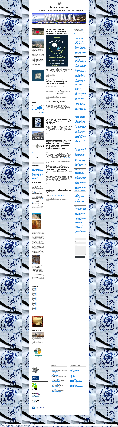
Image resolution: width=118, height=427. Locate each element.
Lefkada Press (77, 143)
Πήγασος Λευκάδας (73, 384)
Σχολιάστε (47, 76)
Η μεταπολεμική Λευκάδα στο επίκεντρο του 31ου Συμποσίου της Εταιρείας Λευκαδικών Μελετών (37, 170)
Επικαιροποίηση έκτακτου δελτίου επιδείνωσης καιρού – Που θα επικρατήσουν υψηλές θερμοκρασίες (80, 111)
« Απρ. (32, 114)
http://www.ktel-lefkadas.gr (56, 379)
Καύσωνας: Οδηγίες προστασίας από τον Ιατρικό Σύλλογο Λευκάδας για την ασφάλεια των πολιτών (80, 164)
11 (32, 109)
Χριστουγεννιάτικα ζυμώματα (79, 215)
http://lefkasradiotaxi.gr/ (55, 386)
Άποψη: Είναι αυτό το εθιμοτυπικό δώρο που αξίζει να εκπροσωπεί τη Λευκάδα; (80, 117)
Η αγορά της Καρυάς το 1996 (79, 212)
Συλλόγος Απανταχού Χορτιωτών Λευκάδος (76, 386)
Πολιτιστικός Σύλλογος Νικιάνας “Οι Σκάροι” (76, 381)
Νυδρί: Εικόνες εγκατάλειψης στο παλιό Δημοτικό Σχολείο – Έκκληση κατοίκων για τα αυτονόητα (80, 149)
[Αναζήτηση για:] (38, 162)
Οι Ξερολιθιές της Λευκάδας (56, 102)
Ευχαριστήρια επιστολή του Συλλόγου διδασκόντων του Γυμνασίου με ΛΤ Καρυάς (56, 81)
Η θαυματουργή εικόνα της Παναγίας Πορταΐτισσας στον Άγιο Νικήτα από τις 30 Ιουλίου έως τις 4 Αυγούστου (80, 122)
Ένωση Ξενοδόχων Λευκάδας (74, 372)
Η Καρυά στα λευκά (77, 199)
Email (77, 241)
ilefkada (76, 36)
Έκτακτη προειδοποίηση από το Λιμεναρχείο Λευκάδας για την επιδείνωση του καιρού (79, 125)
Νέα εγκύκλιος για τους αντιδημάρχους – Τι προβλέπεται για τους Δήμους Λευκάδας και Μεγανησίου (80, 120)
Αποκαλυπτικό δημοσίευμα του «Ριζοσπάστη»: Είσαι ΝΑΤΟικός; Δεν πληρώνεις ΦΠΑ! (80, 130)
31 (43, 112)
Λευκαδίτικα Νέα (78, 114)
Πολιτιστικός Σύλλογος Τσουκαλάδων (75, 380)
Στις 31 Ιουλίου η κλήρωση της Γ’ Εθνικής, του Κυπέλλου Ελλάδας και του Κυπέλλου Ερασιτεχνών (80, 181)
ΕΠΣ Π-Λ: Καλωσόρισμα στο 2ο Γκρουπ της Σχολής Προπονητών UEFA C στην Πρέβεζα (80, 178)
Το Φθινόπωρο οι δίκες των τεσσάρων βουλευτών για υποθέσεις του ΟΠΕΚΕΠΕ (80, 96)
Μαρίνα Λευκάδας (72, 371)
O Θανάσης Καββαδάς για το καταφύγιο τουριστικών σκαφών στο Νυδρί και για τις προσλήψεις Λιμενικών (80, 47)
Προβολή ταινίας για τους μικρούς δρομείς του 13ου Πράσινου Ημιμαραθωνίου (80, 132)
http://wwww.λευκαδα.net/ (56, 384)
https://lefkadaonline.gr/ (55, 369)
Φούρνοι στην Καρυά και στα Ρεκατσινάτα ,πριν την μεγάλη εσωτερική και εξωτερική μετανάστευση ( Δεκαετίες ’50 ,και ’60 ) (59, 169)
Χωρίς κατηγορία (53, 75)
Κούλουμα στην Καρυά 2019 (79, 228)
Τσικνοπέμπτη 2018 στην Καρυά (79, 220)
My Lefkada (77, 57)
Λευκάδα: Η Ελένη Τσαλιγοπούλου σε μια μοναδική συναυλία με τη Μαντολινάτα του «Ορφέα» (80, 147)
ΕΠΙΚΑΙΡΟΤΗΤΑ (71, 10)
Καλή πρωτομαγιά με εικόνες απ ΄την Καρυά (58, 191)
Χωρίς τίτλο (76, 194)
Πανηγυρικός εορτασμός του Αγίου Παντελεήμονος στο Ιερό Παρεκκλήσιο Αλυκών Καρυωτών (80, 140)
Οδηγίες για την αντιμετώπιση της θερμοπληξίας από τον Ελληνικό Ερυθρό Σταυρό (80, 98)
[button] (36, 124)
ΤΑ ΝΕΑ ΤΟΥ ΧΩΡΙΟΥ (41, 10)
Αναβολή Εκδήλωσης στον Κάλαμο (80, 76)
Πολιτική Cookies (27, 425)
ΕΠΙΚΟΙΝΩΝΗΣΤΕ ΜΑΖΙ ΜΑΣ (79, 256)
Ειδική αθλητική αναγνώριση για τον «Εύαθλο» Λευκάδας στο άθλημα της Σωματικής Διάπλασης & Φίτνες (80, 135)
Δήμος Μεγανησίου (73, 369)
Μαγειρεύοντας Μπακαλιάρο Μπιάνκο (80, 210)
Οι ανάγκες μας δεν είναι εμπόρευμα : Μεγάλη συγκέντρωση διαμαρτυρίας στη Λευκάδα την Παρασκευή (37, 174)
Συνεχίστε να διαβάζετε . (50, 131)
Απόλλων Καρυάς (78, 222)
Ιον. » (34, 114)
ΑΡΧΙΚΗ (34, 10)
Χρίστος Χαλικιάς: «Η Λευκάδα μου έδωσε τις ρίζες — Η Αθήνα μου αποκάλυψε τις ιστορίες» (80, 81)
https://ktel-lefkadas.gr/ (55, 389)
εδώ (37, 187)
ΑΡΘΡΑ (52, 185)
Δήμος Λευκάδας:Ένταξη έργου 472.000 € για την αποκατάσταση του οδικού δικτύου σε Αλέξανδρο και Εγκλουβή (80, 66)
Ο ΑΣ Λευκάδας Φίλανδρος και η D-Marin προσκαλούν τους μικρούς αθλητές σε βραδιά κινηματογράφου (80, 155)
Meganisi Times (72, 376)
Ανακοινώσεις (55, 135)
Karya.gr (76, 206)
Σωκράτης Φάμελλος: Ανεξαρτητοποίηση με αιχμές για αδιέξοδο (79, 101)
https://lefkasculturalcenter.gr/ (56, 391)
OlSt (56, 96)
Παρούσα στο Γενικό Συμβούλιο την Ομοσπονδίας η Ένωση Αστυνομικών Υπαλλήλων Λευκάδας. (80, 52)
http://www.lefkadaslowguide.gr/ (56, 381)
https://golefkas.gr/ (55, 375)
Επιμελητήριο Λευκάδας (73, 374)
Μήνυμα (76, 245)
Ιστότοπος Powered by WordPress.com (59, 413)
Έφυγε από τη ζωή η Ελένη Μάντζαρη (80, 50)
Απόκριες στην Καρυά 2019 (78, 227)
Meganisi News (72, 375)
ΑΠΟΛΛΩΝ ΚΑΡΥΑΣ (79, 10)
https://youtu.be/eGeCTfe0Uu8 (58, 195)
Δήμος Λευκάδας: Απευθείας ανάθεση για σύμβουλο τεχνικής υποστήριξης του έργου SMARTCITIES (80, 127)
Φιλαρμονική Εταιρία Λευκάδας (74, 377)
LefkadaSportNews (79, 169)
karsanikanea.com (59, 7)
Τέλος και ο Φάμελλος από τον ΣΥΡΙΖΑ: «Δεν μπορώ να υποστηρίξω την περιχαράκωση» (80, 107)
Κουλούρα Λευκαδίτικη (78, 195)
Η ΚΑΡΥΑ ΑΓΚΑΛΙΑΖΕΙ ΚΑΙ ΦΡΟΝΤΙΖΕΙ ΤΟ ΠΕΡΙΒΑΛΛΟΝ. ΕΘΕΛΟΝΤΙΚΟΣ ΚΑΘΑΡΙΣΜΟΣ (56, 31)
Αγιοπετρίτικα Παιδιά (73, 379)
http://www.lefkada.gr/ (55, 371)
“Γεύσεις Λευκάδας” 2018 (78, 217)
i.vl (55, 160)
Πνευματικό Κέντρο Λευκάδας (74, 370)
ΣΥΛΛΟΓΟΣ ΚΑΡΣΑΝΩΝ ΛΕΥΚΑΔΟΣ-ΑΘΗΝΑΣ (56, 10)
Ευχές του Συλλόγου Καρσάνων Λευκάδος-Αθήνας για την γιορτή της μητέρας (58, 121)
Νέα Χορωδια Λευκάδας (73, 385)
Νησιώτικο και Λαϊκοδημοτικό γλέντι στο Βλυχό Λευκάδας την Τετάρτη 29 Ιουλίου (80, 41)
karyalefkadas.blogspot (80, 190)
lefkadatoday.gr (78, 84)
